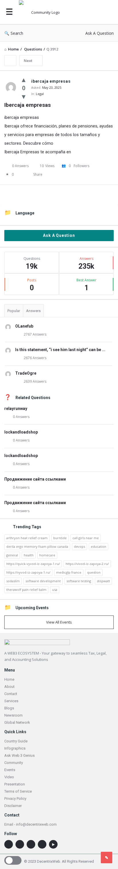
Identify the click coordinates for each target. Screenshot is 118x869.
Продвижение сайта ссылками (35, 479)
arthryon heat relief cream (27, 538)
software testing (78, 581)
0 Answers (21, 416)
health (29, 555)
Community (13, 762)
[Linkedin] (8, 844)
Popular (13, 311)
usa (54, 589)
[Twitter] (31, 844)
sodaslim (13, 581)
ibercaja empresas (21, 117)
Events (9, 770)
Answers (33, 311)
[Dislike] (23, 96)
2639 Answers (35, 381)
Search (17, 33)
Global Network (17, 722)
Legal (40, 94)
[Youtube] (53, 844)
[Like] (23, 79)
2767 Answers (35, 334)
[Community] (44, 12)
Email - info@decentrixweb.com (30, 824)
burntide (60, 538)
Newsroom (13, 715)
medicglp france (68, 572)
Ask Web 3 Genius (19, 755)
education (98, 546)
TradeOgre (25, 373)
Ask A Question (99, 33)
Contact (10, 694)
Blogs (9, 708)
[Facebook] (42, 844)
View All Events (59, 622)
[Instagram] (19, 844)
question (94, 572)
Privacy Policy (15, 798)
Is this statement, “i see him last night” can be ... (60, 349)
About (9, 686)
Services (11, 701)
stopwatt (103, 581)
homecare (47, 555)
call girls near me (85, 538)
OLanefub (24, 326)
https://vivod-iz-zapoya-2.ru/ (87, 564)
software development (43, 581)
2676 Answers (35, 357)
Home (9, 679)
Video (9, 777)
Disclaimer (13, 806)
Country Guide (15, 741)
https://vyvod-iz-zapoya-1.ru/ (28, 572)
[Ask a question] (106, 857)
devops (79, 546)
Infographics (14, 748)
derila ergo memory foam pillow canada (37, 546)
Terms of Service (18, 791)
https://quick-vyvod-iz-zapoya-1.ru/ (33, 564)
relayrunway (15, 408)
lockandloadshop (21, 432)
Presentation (14, 784)
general (12, 555)
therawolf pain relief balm (26, 589)
